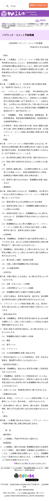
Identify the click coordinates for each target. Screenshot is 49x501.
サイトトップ (21, 24)
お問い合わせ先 (28, 493)
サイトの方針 (5, 468)
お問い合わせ (29, 470)
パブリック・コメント (25, 26)
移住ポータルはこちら (38, 5)
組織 (41, 24)
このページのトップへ (38, 463)
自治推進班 (12, 26)
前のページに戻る (9, 24)
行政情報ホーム (33, 24)
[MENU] (37, 21)
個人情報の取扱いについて (33, 468)
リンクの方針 (17, 468)
